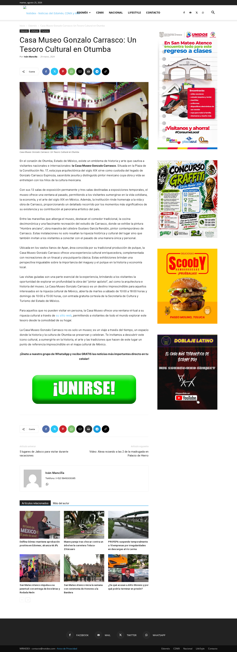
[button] (212, 13)
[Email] (80, 71)
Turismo (45, 31)
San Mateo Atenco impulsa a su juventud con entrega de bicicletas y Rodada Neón (40, 589)
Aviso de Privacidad (67, 648)
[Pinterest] (63, 71)
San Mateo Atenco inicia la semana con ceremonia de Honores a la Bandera (83, 589)
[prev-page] (22, 600)
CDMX (100, 12)
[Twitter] (196, 12)
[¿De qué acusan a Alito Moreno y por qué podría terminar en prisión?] (128, 568)
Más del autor (61, 503)
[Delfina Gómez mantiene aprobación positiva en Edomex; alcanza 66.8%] (40, 525)
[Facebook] (184, 12)
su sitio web (64, 315)
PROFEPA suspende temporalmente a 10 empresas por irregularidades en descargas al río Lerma (128, 545)
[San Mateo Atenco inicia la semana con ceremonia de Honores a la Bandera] (84, 568)
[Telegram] (97, 71)
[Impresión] (88, 71)
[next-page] (28, 600)
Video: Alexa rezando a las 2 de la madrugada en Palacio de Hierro (118, 453)
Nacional (116, 12)
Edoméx (82, 12)
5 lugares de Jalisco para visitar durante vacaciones (44, 453)
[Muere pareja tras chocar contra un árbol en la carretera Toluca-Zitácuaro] (84, 525)
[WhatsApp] (203, 12)
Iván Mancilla (30, 56)
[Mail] (190, 12)
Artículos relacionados (35, 503)
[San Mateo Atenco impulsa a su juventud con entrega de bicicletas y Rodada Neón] (40, 568)
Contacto (153, 12)
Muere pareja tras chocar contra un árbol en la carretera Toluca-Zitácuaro (83, 545)
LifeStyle (134, 12)
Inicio (22, 25)
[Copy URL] (105, 71)
